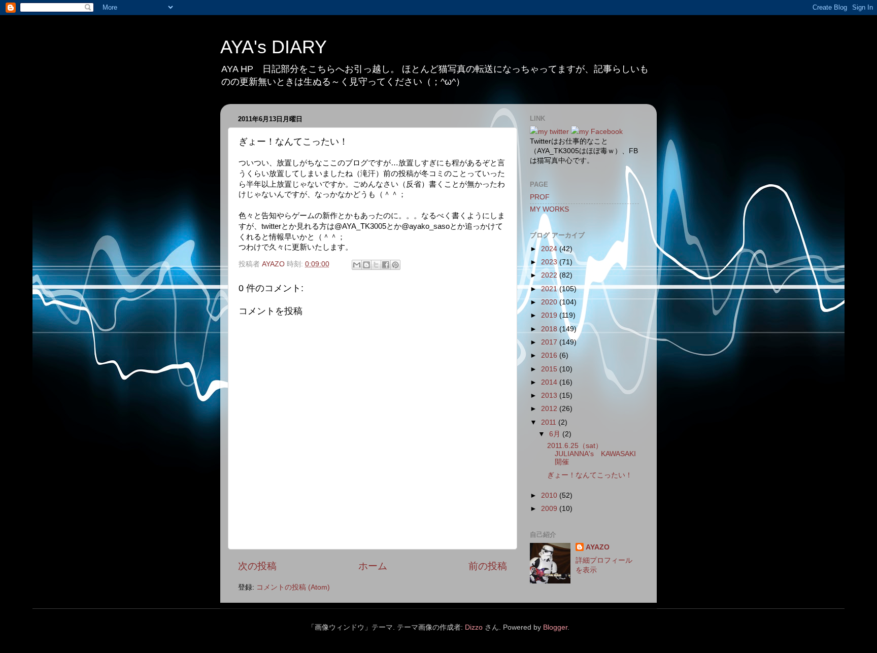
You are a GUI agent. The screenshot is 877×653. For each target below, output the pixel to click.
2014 (550, 382)
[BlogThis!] (366, 265)
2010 (550, 495)
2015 (550, 369)
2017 (550, 342)
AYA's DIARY (273, 47)
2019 (550, 315)
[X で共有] (376, 265)
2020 (550, 302)
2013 (550, 395)
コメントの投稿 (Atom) (293, 587)
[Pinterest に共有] (395, 265)
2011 (549, 422)
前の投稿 (487, 566)
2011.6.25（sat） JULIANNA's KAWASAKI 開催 (595, 454)
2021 (550, 289)
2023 (550, 262)
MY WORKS (549, 209)
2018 (550, 329)
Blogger (555, 627)
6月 (555, 434)
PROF (540, 197)
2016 (550, 355)
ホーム (372, 566)
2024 (550, 249)
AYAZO (598, 547)
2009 (550, 508)
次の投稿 (257, 566)
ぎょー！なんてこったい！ (589, 475)
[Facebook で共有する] (386, 265)
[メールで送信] (357, 265)
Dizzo (474, 627)
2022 (550, 275)
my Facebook (601, 131)
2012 (550, 409)
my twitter (553, 131)
